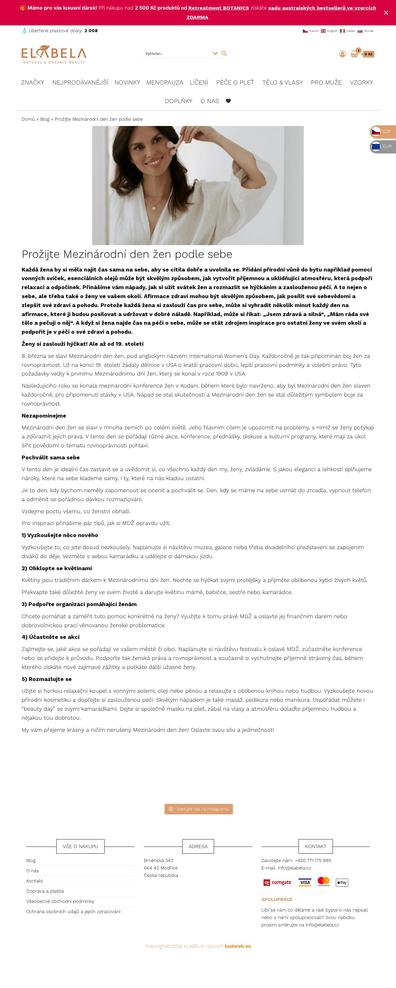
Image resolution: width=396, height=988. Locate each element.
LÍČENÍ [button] (199, 82)
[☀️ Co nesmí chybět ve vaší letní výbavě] (344, 772)
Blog (45, 119)
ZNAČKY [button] (32, 82)
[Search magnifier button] (224, 53)
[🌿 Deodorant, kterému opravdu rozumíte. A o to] (247, 772)
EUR (387, 146)
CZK (386, 131)
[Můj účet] (342, 54)
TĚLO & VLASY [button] (282, 82)
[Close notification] (386, 12)
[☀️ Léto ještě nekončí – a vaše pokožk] (149, 772)
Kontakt (34, 881)
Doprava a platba (45, 891)
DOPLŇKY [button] (178, 101)
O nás (32, 870)
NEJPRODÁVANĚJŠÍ (80, 82)
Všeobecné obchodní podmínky (60, 901)
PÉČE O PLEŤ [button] (235, 82)
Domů (28, 119)
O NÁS (209, 101)
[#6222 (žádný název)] (228, 101)
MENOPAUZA (164, 82)
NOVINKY (127, 82)
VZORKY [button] (361, 82)
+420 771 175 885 (313, 860)
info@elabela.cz (294, 868)
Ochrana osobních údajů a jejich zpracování (73, 911)
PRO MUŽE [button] (326, 82)
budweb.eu (238, 946)
